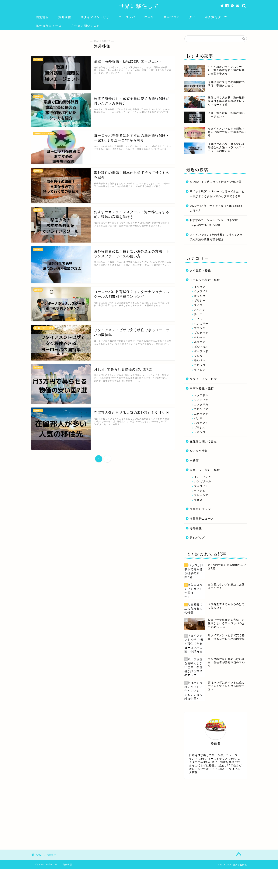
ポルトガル (201, 346)
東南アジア (172, 17)
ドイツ (198, 319)
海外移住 (64, 17)
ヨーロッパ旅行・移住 (205, 279)
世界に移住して (139, 6)
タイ (192, 17)
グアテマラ (201, 399)
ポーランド (201, 351)
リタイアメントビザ (95, 17)
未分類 (194, 460)
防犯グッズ (197, 537)
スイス (198, 305)
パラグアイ (201, 422)
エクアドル (201, 395)
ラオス (198, 499)
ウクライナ (201, 291)
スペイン (199, 309)
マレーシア (201, 495)
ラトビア (199, 369)
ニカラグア (201, 413)
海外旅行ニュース (49, 26)
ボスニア (199, 342)
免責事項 (67, 864)
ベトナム (199, 490)
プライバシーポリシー (45, 864)
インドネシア (202, 476)
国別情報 (42, 17)
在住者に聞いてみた (85, 26)
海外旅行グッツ (216, 17)
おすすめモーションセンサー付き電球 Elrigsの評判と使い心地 (214, 222)
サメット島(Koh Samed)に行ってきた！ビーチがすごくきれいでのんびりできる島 (217, 194)
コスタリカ (201, 404)
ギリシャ (199, 300)
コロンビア (201, 409)
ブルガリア (201, 332)
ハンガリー (201, 323)
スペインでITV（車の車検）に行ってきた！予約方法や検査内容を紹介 (217, 237)
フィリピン (201, 486)
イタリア (199, 286)
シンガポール (202, 481)
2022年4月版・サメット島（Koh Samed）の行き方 (217, 208)
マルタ (198, 355)
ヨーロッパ (127, 17)
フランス (199, 328)
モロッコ (199, 365)
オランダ (199, 296)
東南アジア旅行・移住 (205, 469)
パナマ (198, 418)
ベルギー (199, 337)
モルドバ (199, 360)
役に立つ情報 (199, 450)
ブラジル (199, 427)
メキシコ (199, 432)
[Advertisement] (215, 811)
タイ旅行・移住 (200, 270)
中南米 (149, 17)
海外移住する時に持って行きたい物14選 (215, 181)
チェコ (198, 314)
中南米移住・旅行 (202, 388)
